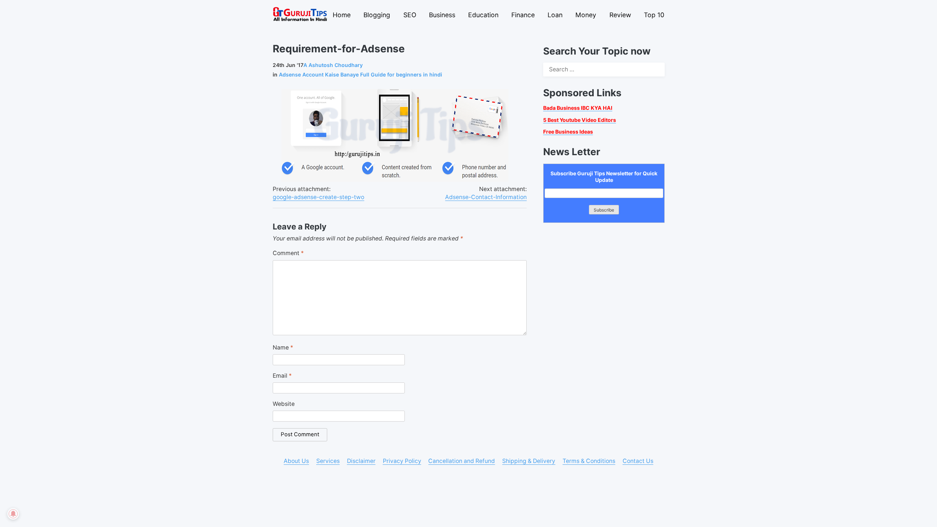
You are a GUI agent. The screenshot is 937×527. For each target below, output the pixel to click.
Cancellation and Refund (461, 460)
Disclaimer (361, 460)
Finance (523, 15)
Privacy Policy (402, 460)
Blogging (376, 15)
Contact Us (638, 460)
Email (282, 375)
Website (284, 403)
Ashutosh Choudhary (333, 65)
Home (342, 15)
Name (283, 347)
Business (442, 15)
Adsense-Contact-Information (486, 197)
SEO (409, 15)
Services (328, 460)
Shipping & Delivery (528, 460)
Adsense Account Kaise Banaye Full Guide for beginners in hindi (360, 74)
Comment (288, 253)
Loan (555, 15)
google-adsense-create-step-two (318, 197)
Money (585, 15)
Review (620, 15)
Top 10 (654, 15)
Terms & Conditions (589, 460)
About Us (296, 460)
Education (483, 15)
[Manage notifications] (13, 514)
